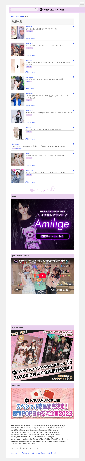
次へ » (53, 189)
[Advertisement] (42, 310)
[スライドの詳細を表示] (42, 249)
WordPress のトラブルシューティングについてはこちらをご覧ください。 (35, 453)
